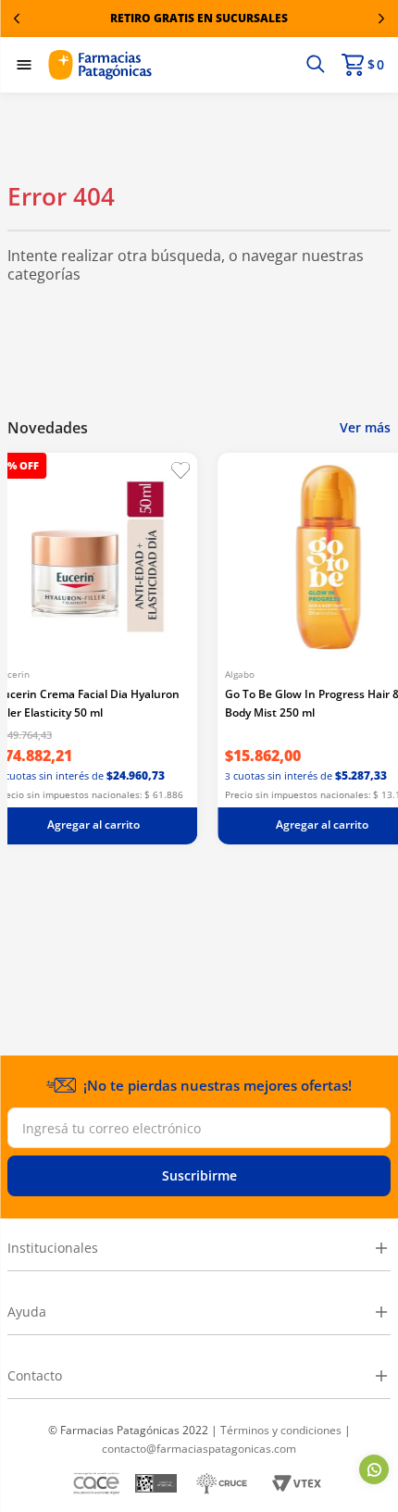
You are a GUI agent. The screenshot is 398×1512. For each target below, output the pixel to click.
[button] (315, 64)
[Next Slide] (381, 18)
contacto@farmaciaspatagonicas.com (199, 1448)
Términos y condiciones (281, 1430)
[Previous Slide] (17, 18)
